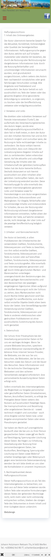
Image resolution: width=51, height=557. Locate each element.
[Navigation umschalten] (4, 18)
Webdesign (9, 512)
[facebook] (47, 15)
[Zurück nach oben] (46, 552)
